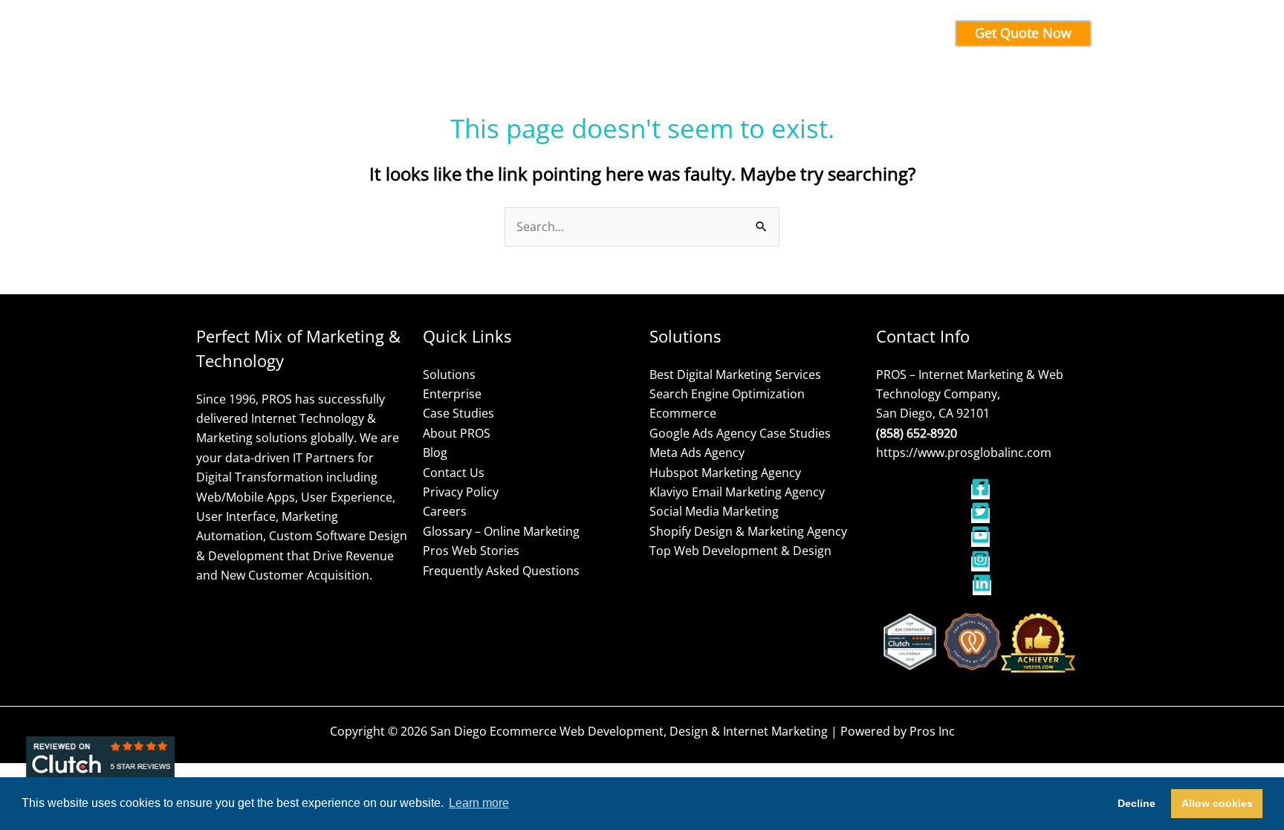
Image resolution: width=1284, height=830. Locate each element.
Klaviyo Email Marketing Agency (737, 492)
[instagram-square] (982, 564)
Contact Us (453, 472)
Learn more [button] (479, 803)
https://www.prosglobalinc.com (963, 452)
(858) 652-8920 (916, 433)
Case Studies (458, 413)
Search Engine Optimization (727, 394)
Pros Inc (932, 731)
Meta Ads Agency (697, 452)
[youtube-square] (982, 539)
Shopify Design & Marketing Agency (748, 531)
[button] (503, 33)
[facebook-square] (982, 492)
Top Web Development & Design (740, 550)
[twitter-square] (982, 516)
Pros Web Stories (471, 550)
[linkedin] (982, 588)
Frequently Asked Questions (501, 570)
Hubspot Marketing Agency (725, 472)
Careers (445, 511)
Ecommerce (682, 413)
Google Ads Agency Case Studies (740, 433)
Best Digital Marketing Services (735, 374)
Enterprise (452, 394)
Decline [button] (1136, 803)
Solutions (449, 374)
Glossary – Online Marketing (501, 531)
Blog (435, 452)
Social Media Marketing (714, 511)
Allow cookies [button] (1217, 803)
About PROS (456, 433)
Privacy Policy (461, 492)
